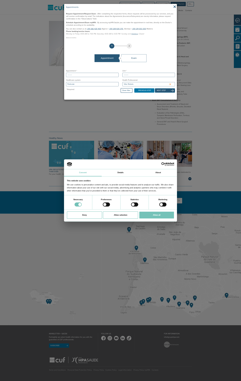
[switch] (106, 205)
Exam (134, 58)
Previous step (144, 90)
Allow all (156, 215)
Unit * (124, 71)
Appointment (107, 58)
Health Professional (129, 80)
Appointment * (71, 71)
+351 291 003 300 (139, 29)
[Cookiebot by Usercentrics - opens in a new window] (163, 164)
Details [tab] (120, 172)
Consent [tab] (83, 172)
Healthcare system (73, 80)
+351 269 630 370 (116, 29)
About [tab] (158, 172)
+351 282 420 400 (94, 29)
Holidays (134, 34)
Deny (84, 215)
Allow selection (120, 215)
